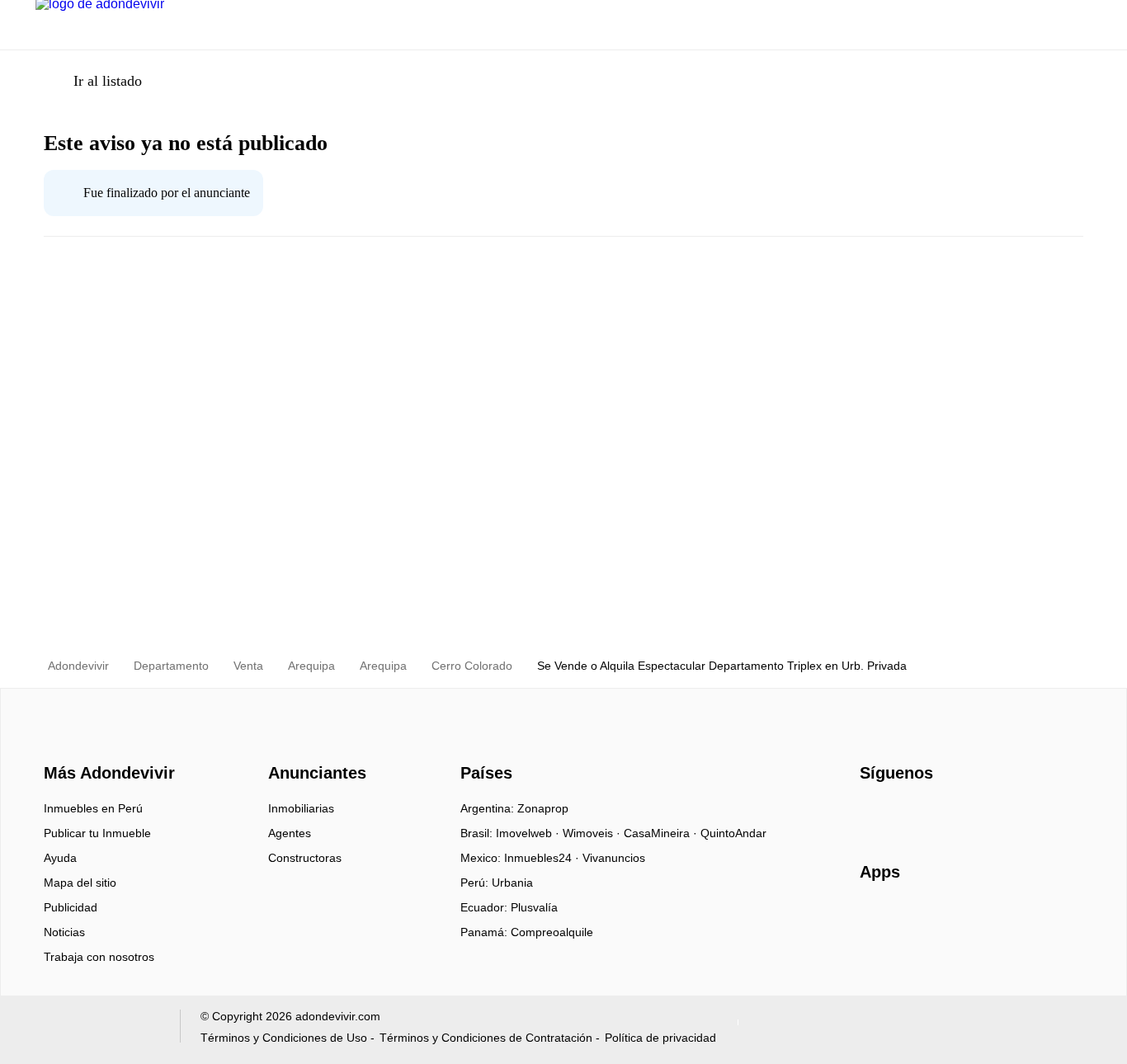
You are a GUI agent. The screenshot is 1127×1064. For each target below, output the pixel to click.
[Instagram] (900, 814)
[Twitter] (955, 814)
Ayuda (60, 857)
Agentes (289, 833)
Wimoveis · (593, 833)
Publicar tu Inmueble (97, 833)
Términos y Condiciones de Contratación (486, 1037)
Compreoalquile (552, 932)
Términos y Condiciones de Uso (283, 1037)
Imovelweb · (529, 833)
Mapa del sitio (80, 882)
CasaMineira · (662, 833)
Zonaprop (542, 808)
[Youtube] (927, 814)
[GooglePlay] (1024, 920)
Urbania (512, 882)
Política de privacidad (660, 1037)
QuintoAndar (733, 833)
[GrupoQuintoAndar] (97, 1030)
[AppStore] (912, 920)
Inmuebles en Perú (93, 808)
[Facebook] (873, 814)
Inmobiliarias (301, 808)
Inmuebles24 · (543, 857)
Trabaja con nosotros (99, 956)
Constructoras (305, 857)
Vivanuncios (613, 857)
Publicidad (70, 907)
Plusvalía (534, 907)
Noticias (64, 932)
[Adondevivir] (105, 744)
